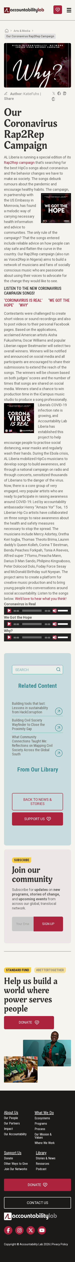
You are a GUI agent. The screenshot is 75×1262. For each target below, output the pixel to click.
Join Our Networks (15, 1169)
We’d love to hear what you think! (40, 599)
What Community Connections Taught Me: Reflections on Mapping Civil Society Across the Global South (32, 745)
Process (40, 1129)
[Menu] (69, 10)
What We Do (44, 1113)
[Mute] (55, 611)
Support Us (12, 1153)
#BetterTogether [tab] (50, 970)
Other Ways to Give (16, 1164)
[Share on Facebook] (59, 93)
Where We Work (45, 1143)
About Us (11, 1113)
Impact (8, 1129)
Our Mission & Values (43, 1136)
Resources (42, 1164)
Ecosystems (42, 1118)
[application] (37, 611)
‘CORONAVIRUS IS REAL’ (23, 300)
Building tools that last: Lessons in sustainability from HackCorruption (30, 707)
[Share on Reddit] (53, 99)
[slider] (63, 610)
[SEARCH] (58, 669)
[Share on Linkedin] (64, 93)
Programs (41, 1123)
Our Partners (12, 1123)
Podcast (41, 1169)
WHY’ (24, 305)
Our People (11, 1118)
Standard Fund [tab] (17, 970)
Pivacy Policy (60, 1244)
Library (41, 1153)
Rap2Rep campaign (19, 162)
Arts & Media (22, 30)
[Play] (9, 611)
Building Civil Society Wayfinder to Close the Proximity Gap (28, 724)
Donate (8, 1158)
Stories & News (45, 1158)
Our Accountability (15, 1134)
